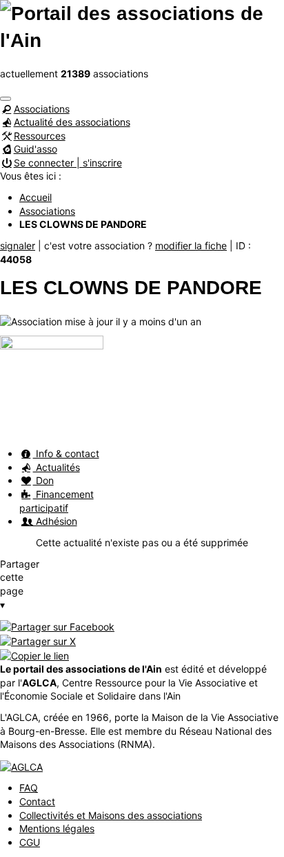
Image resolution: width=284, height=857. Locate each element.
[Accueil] (142, 26)
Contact (37, 801)
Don (43, 480)
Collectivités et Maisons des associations (110, 815)
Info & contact (66, 453)
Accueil (35, 197)
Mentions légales (56, 828)
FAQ (28, 787)
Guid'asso (35, 149)
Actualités (56, 467)
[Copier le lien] (34, 654)
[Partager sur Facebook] (57, 625)
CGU (29, 842)
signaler (17, 245)
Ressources (39, 136)
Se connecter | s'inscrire (68, 162)
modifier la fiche (191, 245)
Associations (42, 109)
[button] (5, 99)
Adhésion (55, 521)
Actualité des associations (72, 122)
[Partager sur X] (38, 640)
